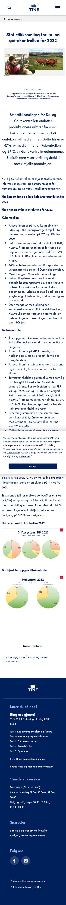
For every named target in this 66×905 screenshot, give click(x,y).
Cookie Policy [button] (13, 452)
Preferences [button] (24, 456)
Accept (33, 466)
